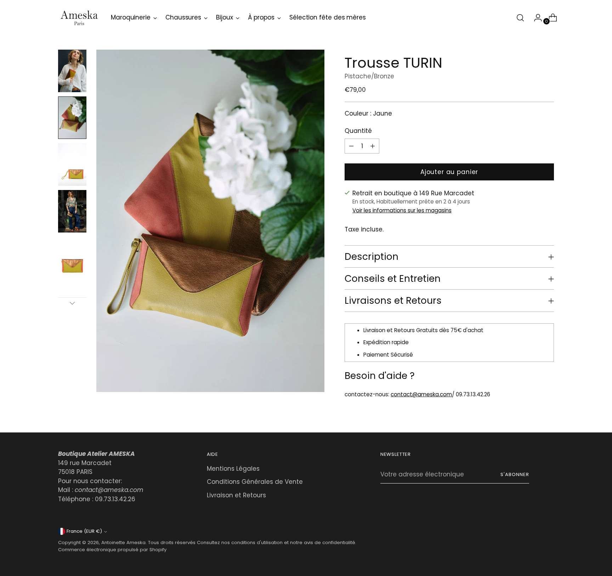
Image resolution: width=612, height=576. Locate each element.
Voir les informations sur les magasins (402, 210)
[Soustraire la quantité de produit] (372, 146)
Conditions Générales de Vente (255, 481)
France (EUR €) (84, 531)
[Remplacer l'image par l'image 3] (72, 164)
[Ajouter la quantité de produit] (351, 146)
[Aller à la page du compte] (535, 18)
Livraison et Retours (236, 495)
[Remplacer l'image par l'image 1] (72, 71)
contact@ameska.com (421, 394)
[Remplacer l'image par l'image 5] (72, 258)
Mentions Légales (233, 468)
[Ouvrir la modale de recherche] (520, 18)
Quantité (358, 131)
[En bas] (72, 303)
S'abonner (514, 474)
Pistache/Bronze (369, 76)
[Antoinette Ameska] (79, 17)
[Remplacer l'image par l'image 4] (72, 211)
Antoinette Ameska (123, 542)
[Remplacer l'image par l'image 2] (72, 117)
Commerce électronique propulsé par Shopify (112, 549)
